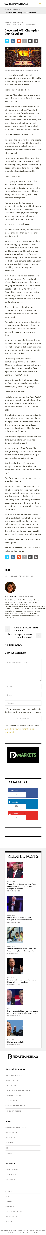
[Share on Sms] (24, 41)
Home (7, 9)
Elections (11, 882)
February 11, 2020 (13, 953)
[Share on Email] (30, 41)
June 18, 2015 (18, 23)
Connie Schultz (11, 576)
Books (8, 1196)
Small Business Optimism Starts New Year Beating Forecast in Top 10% (21, 949)
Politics (10, 977)
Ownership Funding (13, 1111)
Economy (11, 946)
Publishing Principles (14, 1075)
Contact (9, 1153)
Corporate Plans (12, 1170)
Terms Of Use (11, 1138)
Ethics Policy (11, 1085)
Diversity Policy (12, 1101)
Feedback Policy (12, 1080)
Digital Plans (11, 1175)
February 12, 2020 (13, 891)
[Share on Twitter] (7, 41)
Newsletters (10, 1180)
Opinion (15, 9)
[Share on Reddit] (19, 41)
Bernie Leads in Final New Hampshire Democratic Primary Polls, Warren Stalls (22, 1012)
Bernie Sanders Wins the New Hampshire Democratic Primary (19, 918)
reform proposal (26, 576)
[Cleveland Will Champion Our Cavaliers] (12, 587)
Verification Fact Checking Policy (19, 1090)
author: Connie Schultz (14, 24)
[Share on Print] (36, 41)
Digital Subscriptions (14, 1211)
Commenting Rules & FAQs (16, 1127)
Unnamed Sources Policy (15, 1106)
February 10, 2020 (13, 1015)
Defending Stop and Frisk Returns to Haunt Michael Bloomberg (21, 981)
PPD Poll (9, 1148)
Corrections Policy (13, 1096)
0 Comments (31, 24)
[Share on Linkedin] (13, 41)
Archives (9, 1191)
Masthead (9, 1143)
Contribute (10, 1206)
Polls (9, 1008)
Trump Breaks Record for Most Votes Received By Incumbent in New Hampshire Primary (21, 886)
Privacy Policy (11, 1133)
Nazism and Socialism (16, 1042)
